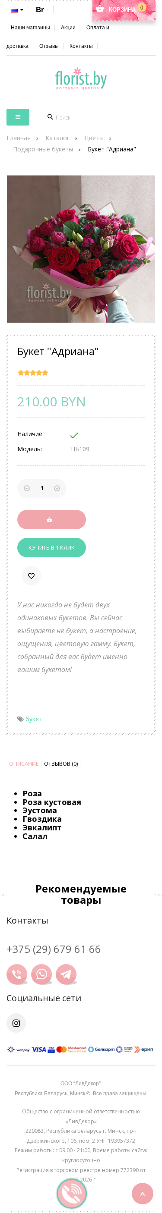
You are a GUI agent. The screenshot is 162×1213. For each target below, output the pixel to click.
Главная (18, 138)
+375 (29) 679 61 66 (53, 949)
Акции (68, 28)
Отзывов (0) (61, 763)
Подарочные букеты (43, 149)
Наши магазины (30, 28)
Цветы (94, 138)
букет (33, 719)
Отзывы (49, 46)
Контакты (81, 46)
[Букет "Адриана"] (81, 249)
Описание (24, 763)
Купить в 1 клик (52, 547)
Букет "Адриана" (112, 149)
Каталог (57, 138)
